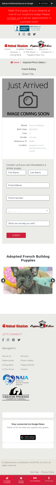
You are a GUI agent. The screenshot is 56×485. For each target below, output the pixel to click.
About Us (43, 49)
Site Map (34, 472)
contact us (13, 18)
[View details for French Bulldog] (28, 280)
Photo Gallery (27, 360)
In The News (29, 52)
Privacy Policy (47, 472)
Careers (24, 369)
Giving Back (15, 55)
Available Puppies (24, 49)
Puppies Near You (35, 55)
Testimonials (8, 360)
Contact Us (46, 52)
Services (14, 52)
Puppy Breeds (27, 365)
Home (7, 49)
